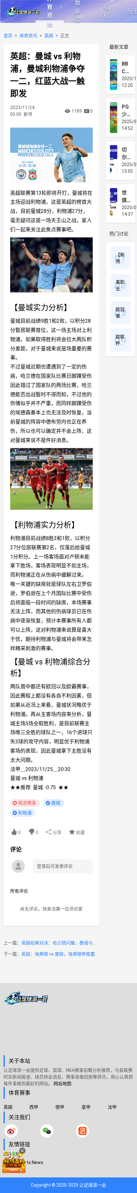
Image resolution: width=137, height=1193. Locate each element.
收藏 (80, 832)
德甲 (59, 1107)
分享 (56, 832)
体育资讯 (50, 11)
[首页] (69, 1023)
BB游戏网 (13, 1154)
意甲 (86, 1107)
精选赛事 (27, 802)
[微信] (47, 1131)
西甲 (33, 1107)
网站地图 (62, 1083)
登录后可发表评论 (55, 866)
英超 (48, 35)
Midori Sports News (23, 1162)
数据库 (78, 11)
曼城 (55, 802)
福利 (106, 11)
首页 (8, 35)
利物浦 (25, 812)
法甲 (112, 1107)
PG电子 (11, 1170)
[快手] (82, 1131)
